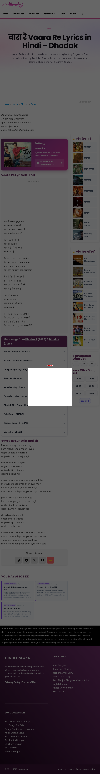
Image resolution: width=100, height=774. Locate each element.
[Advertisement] (50, 386)
